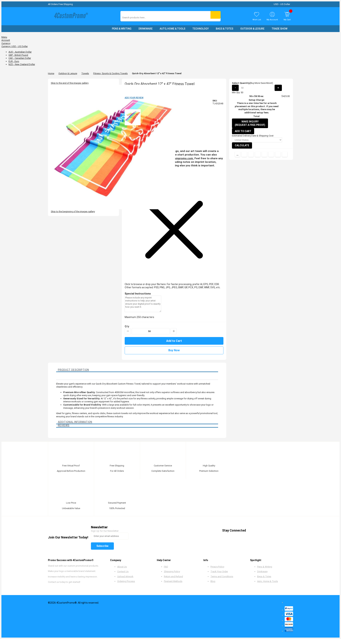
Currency (5, 43)
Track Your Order (219, 571)
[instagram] (279, 530)
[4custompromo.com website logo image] (70, 16)
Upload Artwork (125, 576)
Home (51, 73)
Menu (4, 37)
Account (5, 40)
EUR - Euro (14, 61)
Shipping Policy (172, 571)
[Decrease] (128, 331)
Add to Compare (237, 154)
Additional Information (75, 421)
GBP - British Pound (18, 55)
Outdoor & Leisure (67, 73)
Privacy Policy (217, 566)
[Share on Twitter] (251, 154)
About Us (122, 566)
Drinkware (262, 571)
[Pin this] (264, 154)
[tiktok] (285, 530)
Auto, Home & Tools (267, 581)
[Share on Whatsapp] (271, 154)
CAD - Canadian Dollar (20, 58)
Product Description (73, 369)
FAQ (166, 566)
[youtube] (272, 530)
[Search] (215, 15)
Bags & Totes (264, 576)
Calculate (242, 145)
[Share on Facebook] (244, 154)
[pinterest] (265, 530)
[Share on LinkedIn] (257, 154)
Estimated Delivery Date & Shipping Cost (253, 135)
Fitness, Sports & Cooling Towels (110, 73)
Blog (212, 581)
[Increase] (173, 331)
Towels (85, 73)
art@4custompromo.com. (177, 158)
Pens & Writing (264, 566)
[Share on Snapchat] (278, 154)
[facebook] (252, 530)
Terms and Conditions (221, 576)
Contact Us (123, 571)
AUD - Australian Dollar (20, 52)
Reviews (63, 425)
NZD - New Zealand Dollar (22, 64)
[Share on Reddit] (284, 154)
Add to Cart (243, 131)
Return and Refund (173, 576)
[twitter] (258, 530)
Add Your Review (134, 97)
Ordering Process (126, 581)
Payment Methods (173, 581)
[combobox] (138, 17)
